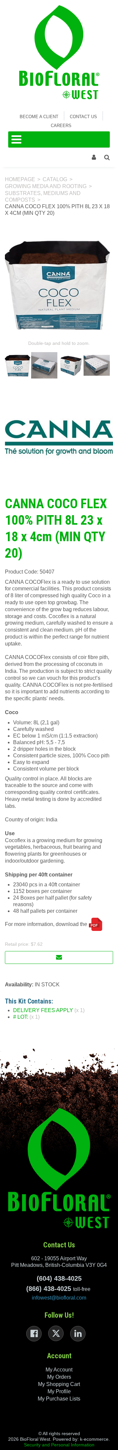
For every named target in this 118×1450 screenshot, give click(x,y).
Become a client (39, 116)
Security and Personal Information (59, 1444)
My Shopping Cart (59, 1384)
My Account (59, 1369)
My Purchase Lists (59, 1398)
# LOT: (20, 1017)
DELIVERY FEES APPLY (43, 1010)
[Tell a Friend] (59, 957)
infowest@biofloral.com (59, 1298)
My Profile (59, 1391)
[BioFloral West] (59, 52)
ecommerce (96, 1439)
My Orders (59, 1377)
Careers (61, 125)
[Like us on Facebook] (34, 1333)
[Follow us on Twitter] (56, 1333)
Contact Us (83, 116)
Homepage (20, 179)
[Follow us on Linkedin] (78, 1333)
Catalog (55, 179)
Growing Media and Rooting (46, 186)
